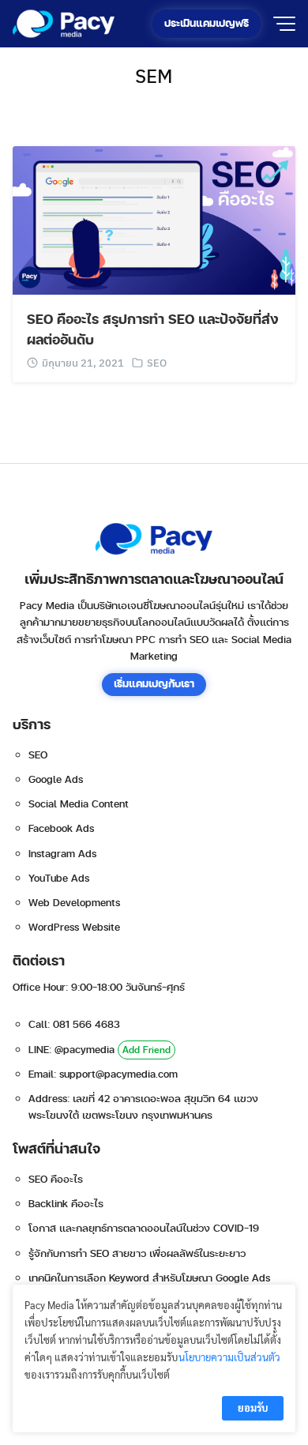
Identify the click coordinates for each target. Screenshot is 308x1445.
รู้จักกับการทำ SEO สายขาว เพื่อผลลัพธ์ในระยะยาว (137, 1254)
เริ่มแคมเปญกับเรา (154, 684)
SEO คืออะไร (55, 1179)
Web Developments (74, 903)
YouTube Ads (58, 878)
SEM (154, 75)
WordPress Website (74, 927)
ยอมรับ (253, 1407)
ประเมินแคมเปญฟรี (206, 24)
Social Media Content (78, 804)
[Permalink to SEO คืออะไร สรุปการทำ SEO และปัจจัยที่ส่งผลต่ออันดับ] (154, 218)
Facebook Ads (61, 829)
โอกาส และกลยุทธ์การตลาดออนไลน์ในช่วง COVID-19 (143, 1228)
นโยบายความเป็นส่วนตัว (229, 1357)
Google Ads (55, 780)
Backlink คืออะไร (65, 1204)
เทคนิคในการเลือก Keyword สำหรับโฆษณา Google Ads (149, 1278)
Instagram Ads (62, 854)
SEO (157, 362)
